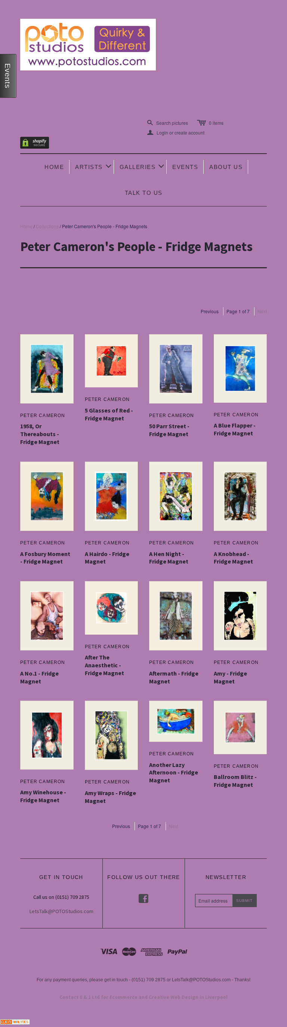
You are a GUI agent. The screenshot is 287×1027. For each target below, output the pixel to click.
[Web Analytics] (15, 1021)
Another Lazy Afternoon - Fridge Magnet (173, 772)
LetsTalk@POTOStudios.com (61, 911)
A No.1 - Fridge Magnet (39, 677)
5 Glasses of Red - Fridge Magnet (109, 414)
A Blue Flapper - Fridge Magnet (235, 429)
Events (185, 167)
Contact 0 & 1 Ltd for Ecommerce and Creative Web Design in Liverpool (143, 997)
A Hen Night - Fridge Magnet (168, 557)
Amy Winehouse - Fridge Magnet (43, 796)
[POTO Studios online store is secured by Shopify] (39, 144)
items (216, 123)
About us (226, 167)
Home (54, 167)
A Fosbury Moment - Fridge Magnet (45, 557)
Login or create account (175, 133)
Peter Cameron (42, 415)
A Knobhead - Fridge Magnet (233, 557)
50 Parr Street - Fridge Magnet (169, 430)
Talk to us (144, 193)
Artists (93, 166)
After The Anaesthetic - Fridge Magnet (104, 665)
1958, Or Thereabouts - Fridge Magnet (39, 433)
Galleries (143, 166)
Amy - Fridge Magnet (230, 677)
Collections (47, 226)
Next (262, 311)
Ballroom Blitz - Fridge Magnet (235, 780)
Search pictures (172, 123)
